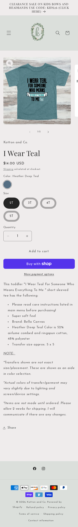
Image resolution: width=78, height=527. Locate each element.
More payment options (39, 274)
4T (48, 203)
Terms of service (29, 514)
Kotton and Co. (36, 502)
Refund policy (35, 507)
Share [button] (11, 427)
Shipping (8, 169)
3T (30, 203)
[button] (9, 33)
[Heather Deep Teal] (7, 185)
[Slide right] (48, 132)
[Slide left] (29, 132)
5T (11, 216)
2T (11, 203)
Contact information (41, 520)
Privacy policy (56, 507)
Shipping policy (53, 514)
